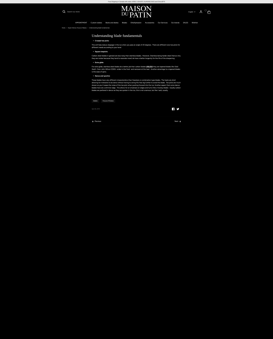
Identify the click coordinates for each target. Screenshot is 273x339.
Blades (124, 23)
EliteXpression (136, 23)
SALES (185, 23)
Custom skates (96, 23)
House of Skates (108, 101)
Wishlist (195, 23)
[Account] (201, 12)
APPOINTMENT (81, 23)
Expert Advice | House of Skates (77, 28)
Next (177, 121)
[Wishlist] (205, 10)
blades (95, 101)
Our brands (175, 23)
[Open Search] (64, 11)
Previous (97, 121)
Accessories (149, 23)
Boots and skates (112, 23)
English (190, 12)
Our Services (163, 23)
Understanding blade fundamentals (99, 28)
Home (63, 28)
